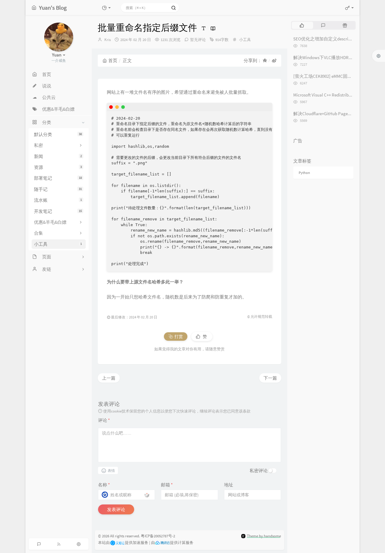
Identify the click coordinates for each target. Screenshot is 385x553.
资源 (58, 167)
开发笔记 (58, 211)
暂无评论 (198, 39)
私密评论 (259, 470)
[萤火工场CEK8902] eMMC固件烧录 (327, 76)
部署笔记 (58, 178)
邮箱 (167, 485)
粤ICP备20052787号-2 (158, 536)
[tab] (302, 25)
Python (304, 172)
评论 (104, 420)
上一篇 (109, 378)
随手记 (58, 189)
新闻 (58, 156)
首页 (112, 60)
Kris (107, 39)
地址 (228, 485)
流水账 (58, 200)
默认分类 (58, 134)
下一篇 (270, 378)
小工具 (58, 244)
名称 (104, 485)
